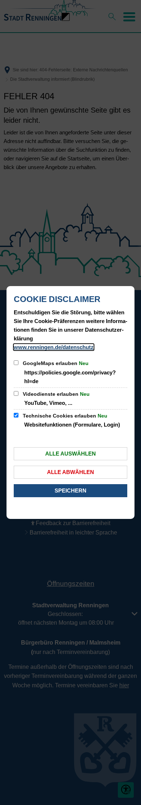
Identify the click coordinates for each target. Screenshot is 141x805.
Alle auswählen (70, 453)
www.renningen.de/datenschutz (54, 347)
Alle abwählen (70, 472)
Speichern (70, 490)
